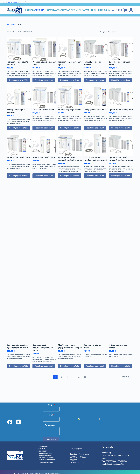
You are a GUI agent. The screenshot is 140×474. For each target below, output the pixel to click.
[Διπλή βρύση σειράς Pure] (19, 144)
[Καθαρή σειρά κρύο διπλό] (70, 96)
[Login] (131, 10)
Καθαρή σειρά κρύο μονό (95, 109)
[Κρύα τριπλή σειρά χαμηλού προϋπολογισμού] (70, 144)
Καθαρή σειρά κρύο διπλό (69, 109)
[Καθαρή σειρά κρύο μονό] (95, 96)
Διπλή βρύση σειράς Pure (18, 157)
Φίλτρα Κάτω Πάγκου (19, 76)
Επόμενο (125, 377)
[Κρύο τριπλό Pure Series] (44, 96)
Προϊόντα (39, 10)
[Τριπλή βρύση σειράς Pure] (121, 96)
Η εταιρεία (30, 10)
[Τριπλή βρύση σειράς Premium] (95, 48)
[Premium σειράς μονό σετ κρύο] (70, 48)
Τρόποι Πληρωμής (45, 455)
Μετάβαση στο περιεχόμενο (12, 2)
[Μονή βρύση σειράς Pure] (44, 144)
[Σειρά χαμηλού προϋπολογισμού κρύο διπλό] (44, 262)
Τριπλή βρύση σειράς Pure (121, 109)
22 (85, 377)
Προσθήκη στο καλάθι (18, 80)
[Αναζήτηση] (113, 10)
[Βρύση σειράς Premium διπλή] (121, 48)
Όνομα (51, 405)
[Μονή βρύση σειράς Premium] (19, 96)
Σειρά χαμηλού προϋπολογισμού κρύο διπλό (42, 348)
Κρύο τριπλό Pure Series (43, 109)
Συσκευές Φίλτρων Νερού (98, 73)
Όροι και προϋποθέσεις (46, 460)
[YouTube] (18, 422)
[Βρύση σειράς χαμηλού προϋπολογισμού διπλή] (19, 262)
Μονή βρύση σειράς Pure (43, 157)
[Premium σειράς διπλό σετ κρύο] (44, 48)
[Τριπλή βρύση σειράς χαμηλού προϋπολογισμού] (121, 144)
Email (51, 415)
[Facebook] (9, 422)
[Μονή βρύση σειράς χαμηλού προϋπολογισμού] (70, 262)
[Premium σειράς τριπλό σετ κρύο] (19, 48)
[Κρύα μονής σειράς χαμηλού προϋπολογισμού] (95, 144)
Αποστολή (51, 439)
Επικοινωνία (104, 10)
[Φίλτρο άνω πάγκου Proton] (95, 262)
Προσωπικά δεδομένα (46, 457)
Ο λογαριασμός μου (45, 462)
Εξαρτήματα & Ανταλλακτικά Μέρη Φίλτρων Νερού (71, 10)
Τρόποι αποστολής (45, 453)
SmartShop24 (12, 24)
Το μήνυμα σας (51, 425)
